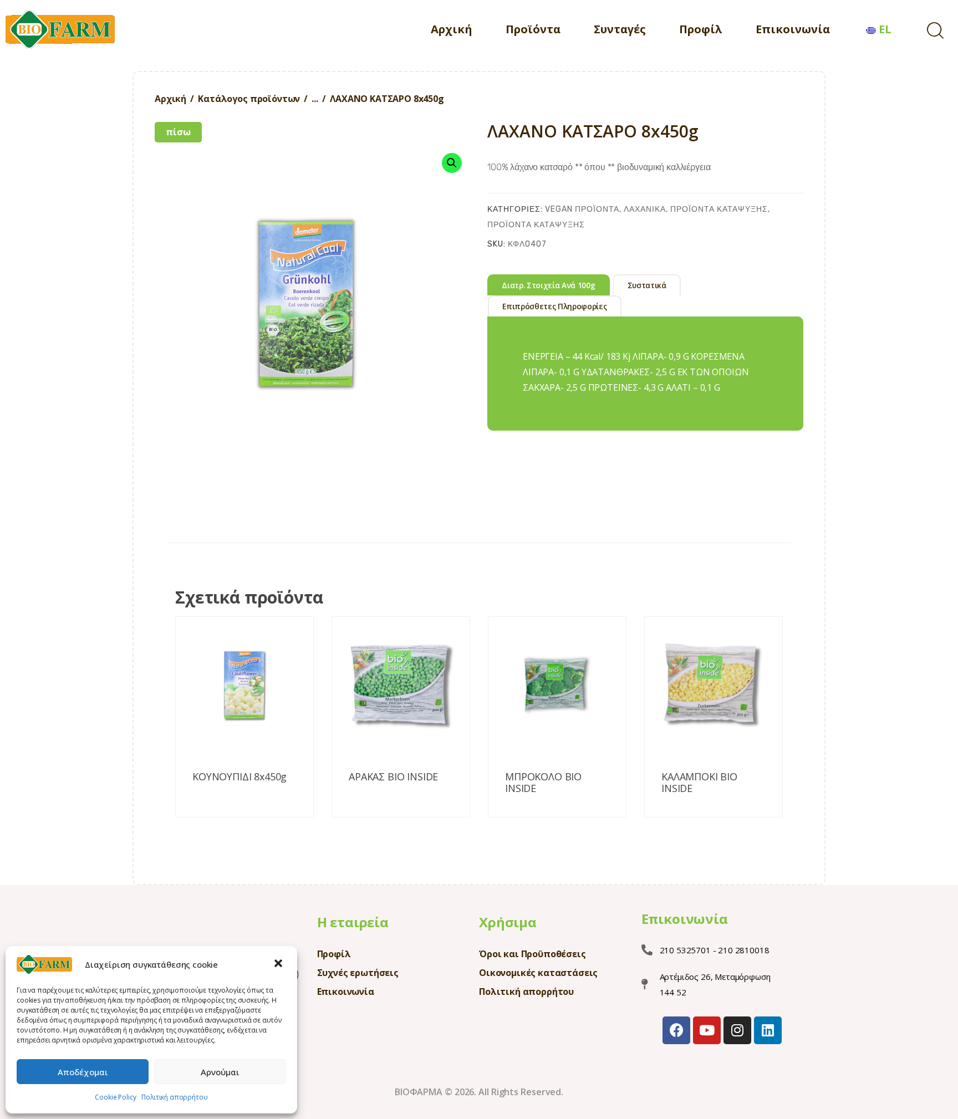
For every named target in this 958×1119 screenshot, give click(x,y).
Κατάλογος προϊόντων (249, 99)
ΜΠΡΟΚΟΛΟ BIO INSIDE (543, 783)
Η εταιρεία (353, 922)
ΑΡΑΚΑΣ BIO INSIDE (393, 777)
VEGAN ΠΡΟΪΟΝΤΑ (582, 209)
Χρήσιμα (508, 922)
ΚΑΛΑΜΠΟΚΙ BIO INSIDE (699, 783)
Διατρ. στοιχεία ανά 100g (548, 285)
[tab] (548, 284)
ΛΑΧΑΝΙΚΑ (645, 209)
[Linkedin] (768, 1030)
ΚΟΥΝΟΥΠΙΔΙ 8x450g (239, 777)
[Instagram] (737, 1030)
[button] (279, 964)
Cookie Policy (115, 1097)
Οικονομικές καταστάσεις (538, 973)
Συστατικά (647, 285)
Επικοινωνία (345, 991)
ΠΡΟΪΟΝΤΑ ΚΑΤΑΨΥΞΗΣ (719, 209)
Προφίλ (334, 954)
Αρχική (170, 99)
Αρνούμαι (220, 1071)
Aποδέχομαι (83, 1071)
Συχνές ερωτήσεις (358, 973)
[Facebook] (676, 1030)
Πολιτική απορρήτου (174, 1097)
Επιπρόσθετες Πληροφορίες (554, 306)
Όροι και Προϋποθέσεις (532, 954)
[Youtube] (707, 1030)
